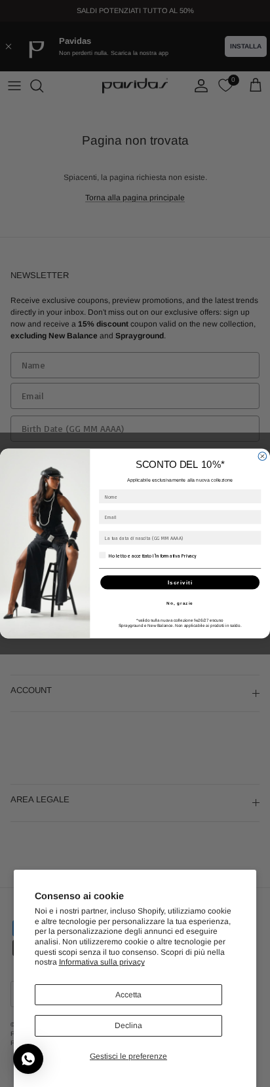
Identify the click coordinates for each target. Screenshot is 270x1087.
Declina (128, 1025)
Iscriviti (180, 582)
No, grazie (179, 603)
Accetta (128, 994)
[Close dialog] (262, 456)
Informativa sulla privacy (102, 962)
